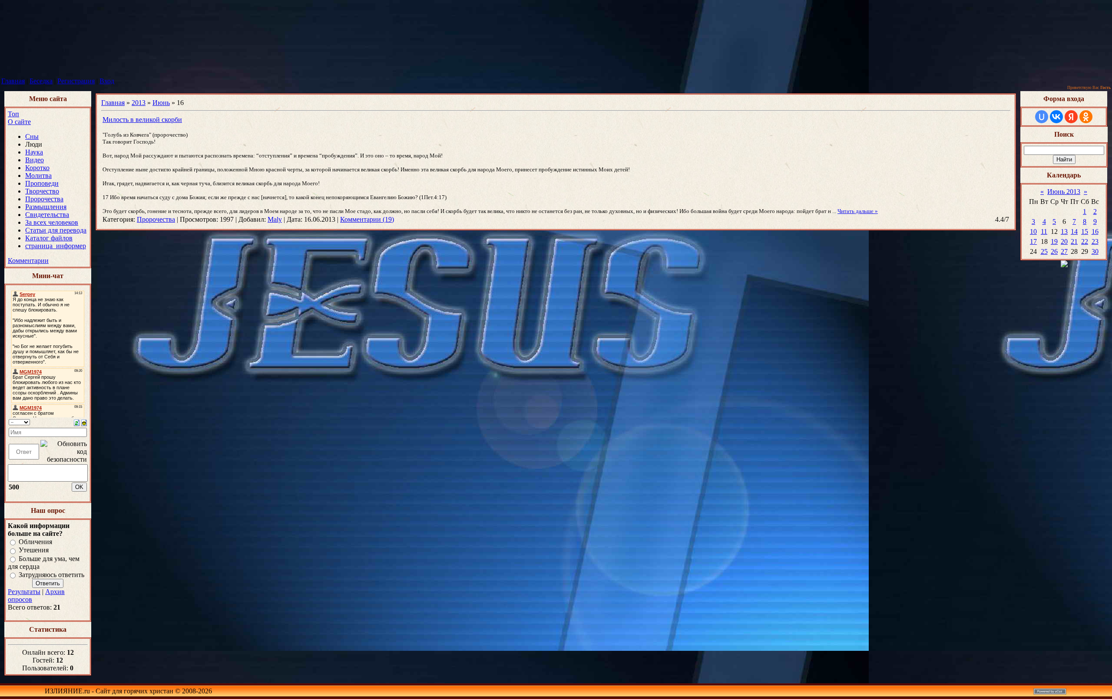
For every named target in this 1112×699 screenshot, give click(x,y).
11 (1044, 231)
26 (1054, 251)
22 (1084, 241)
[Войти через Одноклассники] (1085, 116)
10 (1033, 231)
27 (1064, 251)
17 (1033, 241)
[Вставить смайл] (84, 422)
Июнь (161, 102)
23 (1095, 241)
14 (1074, 231)
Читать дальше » (857, 211)
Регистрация (76, 81)
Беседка (41, 81)
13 (1064, 231)
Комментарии (28, 260)
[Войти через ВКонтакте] (1056, 116)
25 (1044, 251)
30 (1095, 251)
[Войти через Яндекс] (1071, 116)
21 (1074, 241)
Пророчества (156, 219)
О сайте (19, 121)
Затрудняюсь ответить (51, 574)
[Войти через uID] (1041, 116)
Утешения (34, 550)
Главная (13, 81)
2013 (139, 102)
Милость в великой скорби (142, 119)
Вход (106, 81)
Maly (275, 219)
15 (1084, 231)
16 (1095, 231)
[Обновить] (76, 422)
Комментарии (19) (367, 219)
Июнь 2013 (1063, 191)
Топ (13, 114)
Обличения (35, 541)
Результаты (24, 591)
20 (1064, 241)
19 (1054, 241)
